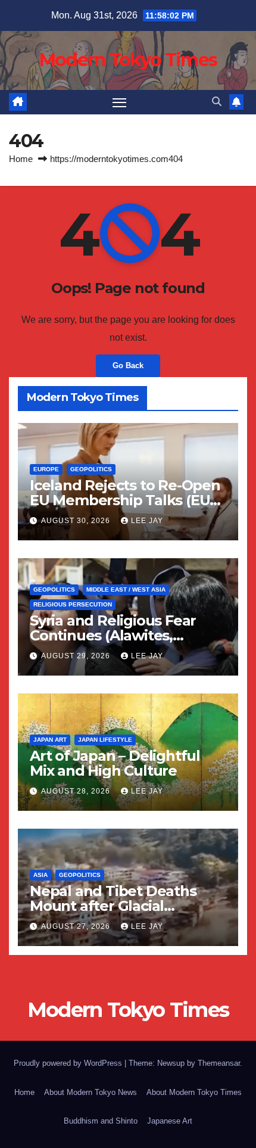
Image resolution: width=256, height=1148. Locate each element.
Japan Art (50, 739)
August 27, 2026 (77, 926)
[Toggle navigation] (120, 102)
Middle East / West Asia (126, 589)
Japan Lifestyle (105, 739)
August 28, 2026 (77, 791)
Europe (46, 469)
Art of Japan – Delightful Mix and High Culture (115, 763)
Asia (40, 875)
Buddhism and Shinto (101, 1120)
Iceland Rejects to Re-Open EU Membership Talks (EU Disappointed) (125, 500)
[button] (216, 102)
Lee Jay (147, 521)
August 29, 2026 (77, 656)
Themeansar (219, 1063)
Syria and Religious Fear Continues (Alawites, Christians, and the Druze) (120, 635)
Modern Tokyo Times (128, 60)
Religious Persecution (72, 604)
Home (21, 159)
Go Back (128, 365)
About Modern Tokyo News (90, 1092)
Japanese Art (169, 1120)
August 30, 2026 (77, 521)
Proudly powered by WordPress (69, 1063)
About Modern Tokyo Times (194, 1092)
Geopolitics (91, 469)
